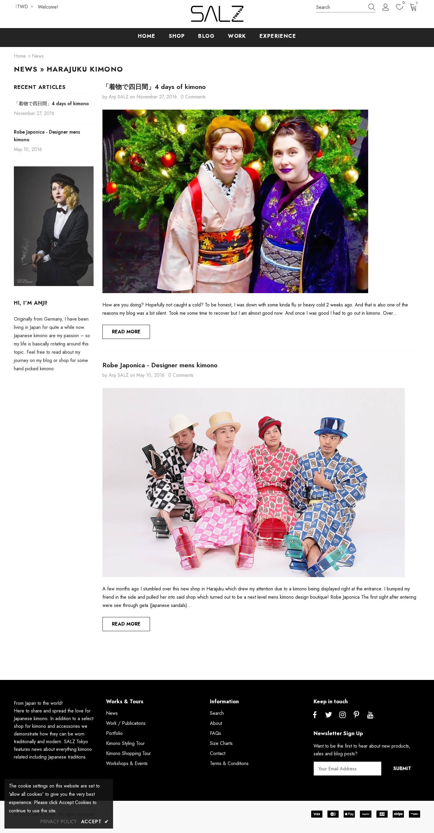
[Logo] (217, 14)
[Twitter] (328, 715)
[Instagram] (342, 715)
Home (20, 56)
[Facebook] (314, 715)
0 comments (193, 96)
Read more (126, 331)
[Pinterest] (356, 715)
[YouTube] (370, 715)
